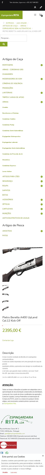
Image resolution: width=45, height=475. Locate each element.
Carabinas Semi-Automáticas (12, 131)
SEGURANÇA (7, 181)
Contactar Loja (8, 340)
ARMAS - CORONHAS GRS (12, 69)
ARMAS (5, 102)
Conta (35, 7)
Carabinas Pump (8, 125)
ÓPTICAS (6, 204)
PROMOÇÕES (7, 88)
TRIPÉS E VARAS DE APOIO (13, 97)
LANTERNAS (7, 93)
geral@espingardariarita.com (15, 433)
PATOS (5, 235)
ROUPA (5, 186)
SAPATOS (6, 190)
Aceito (5, 472)
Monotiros (6, 160)
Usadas (5, 107)
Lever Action (7, 171)
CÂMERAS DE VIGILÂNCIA (12, 83)
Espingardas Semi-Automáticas (13, 148)
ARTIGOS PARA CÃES (10, 176)
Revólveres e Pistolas (10, 113)
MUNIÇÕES (6, 213)
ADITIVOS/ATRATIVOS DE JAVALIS (15, 218)
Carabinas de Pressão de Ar (12, 154)
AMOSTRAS (7, 231)
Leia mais (14, 472)
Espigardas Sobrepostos (11, 136)
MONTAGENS (7, 65)
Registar (41, 7)
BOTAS (5, 195)
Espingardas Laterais (10, 142)
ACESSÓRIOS (7, 199)
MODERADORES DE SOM (12, 79)
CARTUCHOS (7, 209)
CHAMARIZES (7, 74)
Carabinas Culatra (8, 119)
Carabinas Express (9, 166)
